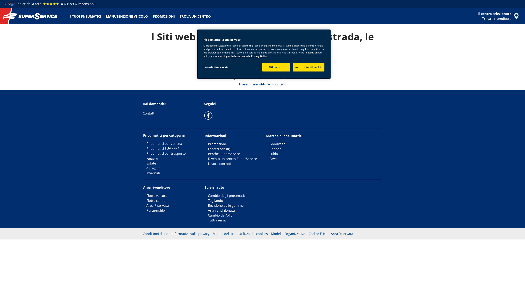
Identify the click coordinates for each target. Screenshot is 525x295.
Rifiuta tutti (276, 67)
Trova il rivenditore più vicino (262, 84)
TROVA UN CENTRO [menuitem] (195, 16)
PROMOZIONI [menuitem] (164, 16)
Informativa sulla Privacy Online (249, 56)
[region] (264, 54)
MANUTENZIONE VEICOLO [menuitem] (127, 16)
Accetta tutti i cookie (308, 67)
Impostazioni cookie (215, 66)
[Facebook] (208, 115)
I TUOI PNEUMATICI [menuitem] (85, 16)
